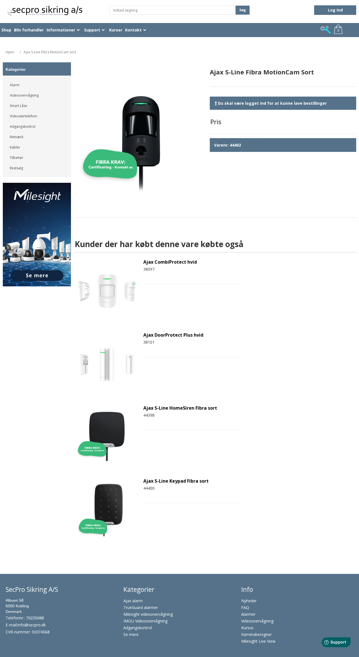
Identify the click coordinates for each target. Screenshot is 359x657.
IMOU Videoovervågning (145, 621)
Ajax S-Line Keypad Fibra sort (176, 481)
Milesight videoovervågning (148, 614)
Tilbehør (16, 157)
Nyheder (249, 600)
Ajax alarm (133, 600)
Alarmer (248, 614)
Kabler (15, 147)
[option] (37, 236)
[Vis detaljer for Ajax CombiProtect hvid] (107, 290)
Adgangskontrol (22, 126)
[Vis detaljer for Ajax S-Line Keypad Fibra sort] (107, 509)
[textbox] (172, 10)
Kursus (247, 627)
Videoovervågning (24, 95)
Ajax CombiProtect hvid (170, 262)
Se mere (131, 634)
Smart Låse (18, 105)
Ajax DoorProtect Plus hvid (173, 335)
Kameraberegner (256, 634)
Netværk (16, 136)
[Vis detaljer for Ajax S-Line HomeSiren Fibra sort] (107, 436)
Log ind (335, 10)
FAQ (245, 607)
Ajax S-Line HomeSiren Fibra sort (180, 408)
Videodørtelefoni (23, 116)
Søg (242, 10)
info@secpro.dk (32, 625)
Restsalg (16, 168)
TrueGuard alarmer (140, 607)
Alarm (14, 85)
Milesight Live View (258, 641)
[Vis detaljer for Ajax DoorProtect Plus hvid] (107, 363)
